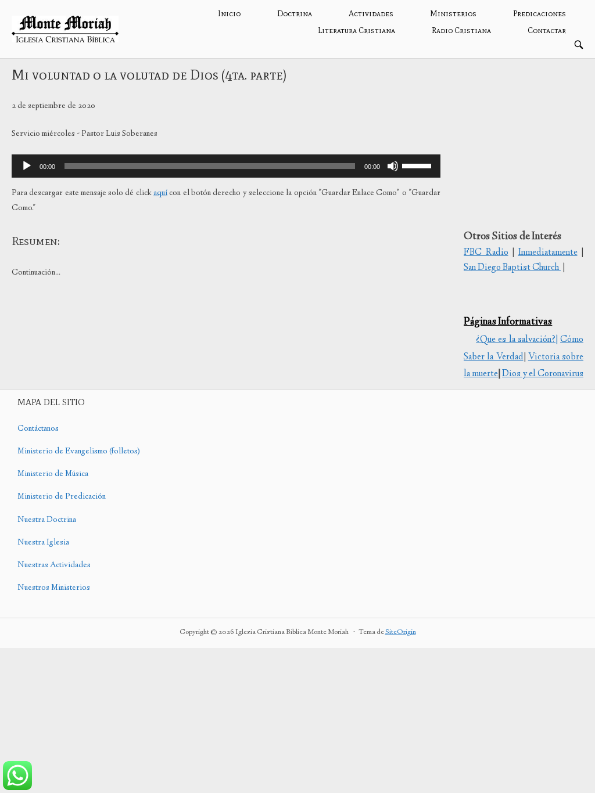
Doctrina (294, 14)
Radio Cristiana (461, 30)
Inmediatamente (548, 253)
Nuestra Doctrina (46, 520)
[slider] (418, 164)
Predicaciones (539, 14)
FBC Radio (486, 253)
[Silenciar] (393, 166)
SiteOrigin (400, 632)
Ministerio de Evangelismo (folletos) (78, 451)
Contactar (547, 30)
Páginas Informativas (508, 322)
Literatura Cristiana (356, 30)
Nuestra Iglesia (43, 543)
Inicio (229, 14)
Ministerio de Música (52, 474)
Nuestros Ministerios (53, 588)
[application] (226, 166)
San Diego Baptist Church (512, 268)
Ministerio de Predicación (61, 497)
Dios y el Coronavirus (542, 374)
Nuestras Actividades (54, 565)
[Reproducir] (27, 166)
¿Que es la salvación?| (517, 340)
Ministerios (453, 14)
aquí (160, 193)
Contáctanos (38, 429)
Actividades (371, 14)
